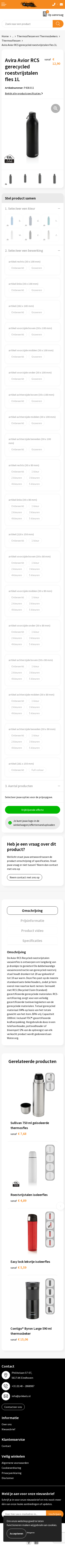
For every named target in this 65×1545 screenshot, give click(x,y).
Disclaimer (8, 1478)
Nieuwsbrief (8, 1429)
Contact (6, 1446)
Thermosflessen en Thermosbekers (37, 36)
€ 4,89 (18, 1200)
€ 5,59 (18, 1267)
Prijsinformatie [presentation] (32, 920)
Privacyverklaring (12, 1473)
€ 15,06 (19, 1339)
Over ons (7, 1424)
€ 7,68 (18, 1134)
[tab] (32, 910)
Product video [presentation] (32, 930)
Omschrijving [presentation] (32, 910)
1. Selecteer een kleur (20, 208)
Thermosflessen (11, 40)
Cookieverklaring (11, 1467)
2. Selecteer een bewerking (24, 250)
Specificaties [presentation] (32, 940)
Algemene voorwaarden (15, 1462)
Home (5, 36)
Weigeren (31, 1532)
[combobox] (27, 24)
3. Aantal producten (19, 786)
